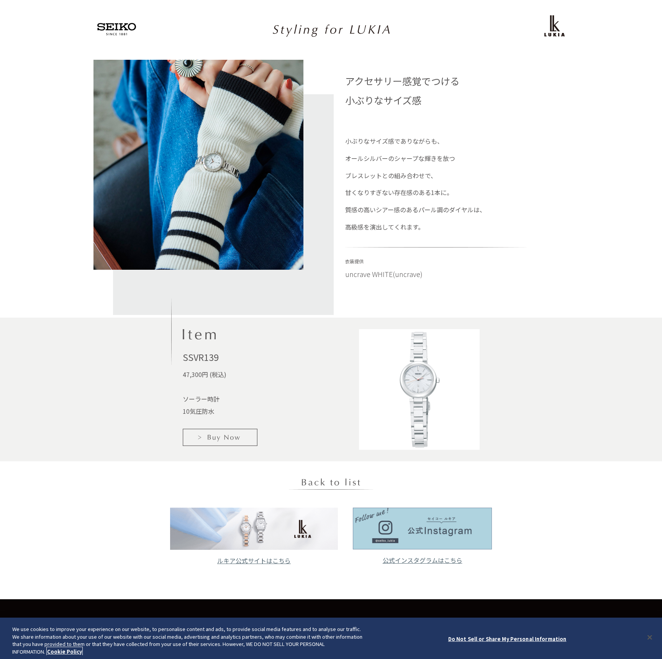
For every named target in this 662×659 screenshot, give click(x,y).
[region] (331, 638)
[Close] (649, 637)
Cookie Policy (64, 651)
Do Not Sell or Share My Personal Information (507, 639)
